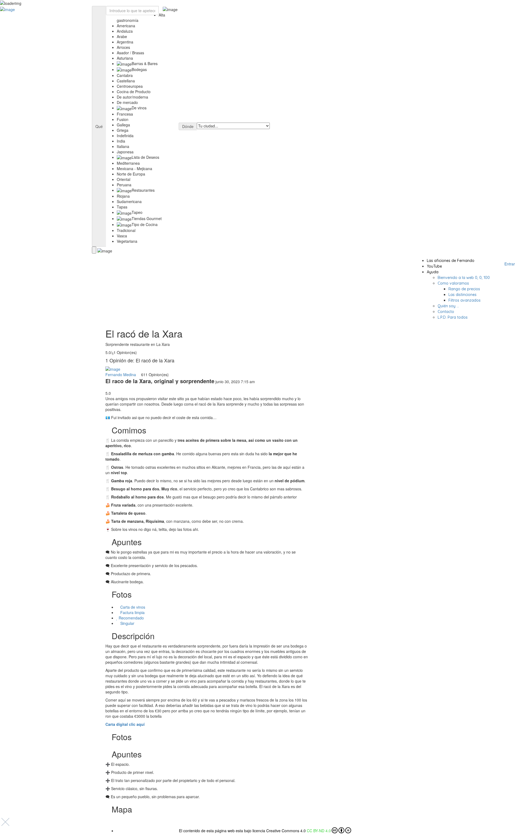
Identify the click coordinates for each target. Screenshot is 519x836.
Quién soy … (448, 306)
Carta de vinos (132, 607)
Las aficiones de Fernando (450, 260)
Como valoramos (453, 283)
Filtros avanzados (464, 300)
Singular (127, 623)
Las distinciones (462, 294)
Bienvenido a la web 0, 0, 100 (464, 277)
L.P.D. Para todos (453, 317)
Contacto (446, 311)
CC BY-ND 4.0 (319, 830)
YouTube (434, 266)
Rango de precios (464, 288)
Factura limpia (132, 612)
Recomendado (131, 618)
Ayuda (432, 271)
